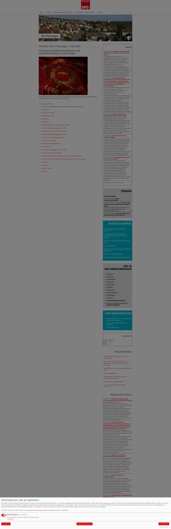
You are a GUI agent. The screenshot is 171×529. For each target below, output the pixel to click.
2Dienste (10, 519)
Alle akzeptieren (164, 524)
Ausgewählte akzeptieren (84, 524)
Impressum (64, 510)
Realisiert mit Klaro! (164, 527)
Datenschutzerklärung (35, 510)
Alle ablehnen (6, 524)
